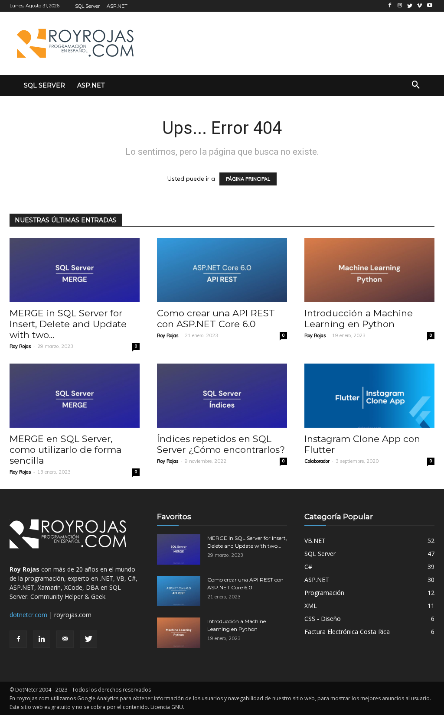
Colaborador (317, 461)
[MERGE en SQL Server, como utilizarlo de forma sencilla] (75, 396)
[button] (415, 85)
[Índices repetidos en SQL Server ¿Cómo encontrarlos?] (222, 396)
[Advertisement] (256, 42)
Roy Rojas (20, 346)
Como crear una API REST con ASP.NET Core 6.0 (216, 318)
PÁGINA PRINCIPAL (248, 179)
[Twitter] (88, 639)
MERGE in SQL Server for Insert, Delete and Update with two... (68, 324)
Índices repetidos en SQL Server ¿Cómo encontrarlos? (221, 444)
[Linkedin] (41, 639)
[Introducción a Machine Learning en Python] (369, 270)
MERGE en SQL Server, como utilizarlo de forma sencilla (65, 449)
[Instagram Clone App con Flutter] (369, 396)
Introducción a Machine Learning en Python (358, 318)
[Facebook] (18, 639)
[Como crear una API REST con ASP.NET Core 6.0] (222, 270)
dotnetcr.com (28, 615)
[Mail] (65, 639)
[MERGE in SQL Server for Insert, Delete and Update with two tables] (75, 270)
